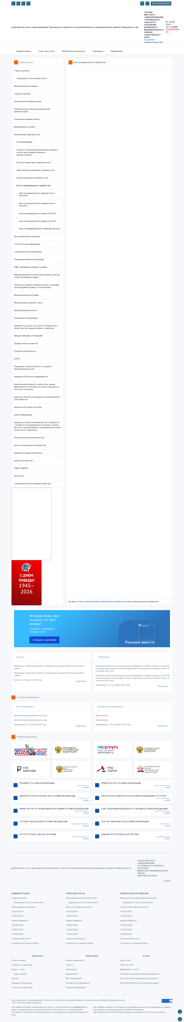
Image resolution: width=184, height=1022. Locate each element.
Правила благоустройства (26, 343)
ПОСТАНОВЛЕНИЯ (24, 142)
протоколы (19, 476)
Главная (81, 601)
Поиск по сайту (127, 965)
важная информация (23, 415)
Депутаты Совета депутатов (79, 907)
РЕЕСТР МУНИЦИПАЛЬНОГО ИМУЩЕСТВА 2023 (39, 229)
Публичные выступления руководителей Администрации (32, 110)
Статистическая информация (27, 244)
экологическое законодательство (29, 438)
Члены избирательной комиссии (134, 907)
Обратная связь (18, 960)
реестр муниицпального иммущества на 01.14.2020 (37, 204)
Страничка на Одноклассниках (25, 943)
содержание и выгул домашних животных (32, 483)
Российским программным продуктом (132, 1007)
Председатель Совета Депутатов (81, 898)
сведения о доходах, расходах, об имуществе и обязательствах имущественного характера (36, 327)
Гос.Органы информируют (28, 697)
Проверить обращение (21, 983)
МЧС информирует (25, 706)
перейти (86, 787)
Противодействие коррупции (27, 236)
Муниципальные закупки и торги (28, 303)
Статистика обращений (21, 987)
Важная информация (75, 960)
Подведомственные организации (29, 259)
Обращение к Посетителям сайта (32, 78)
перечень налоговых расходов (28, 407)
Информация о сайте (129, 969)
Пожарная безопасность (25, 351)
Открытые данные (22, 94)
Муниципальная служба (24, 127)
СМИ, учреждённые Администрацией (30, 267)
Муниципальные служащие (26, 86)
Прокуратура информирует (110, 706)
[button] (22, 51)
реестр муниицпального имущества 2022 (37, 213)
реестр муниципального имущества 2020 (37, 221)
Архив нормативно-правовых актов (32, 178)
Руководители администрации (27, 101)
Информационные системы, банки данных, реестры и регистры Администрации (37, 276)
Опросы (14, 978)
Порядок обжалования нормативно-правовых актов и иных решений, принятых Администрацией (37, 152)
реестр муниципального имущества (30, 445)
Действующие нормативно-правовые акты (36, 170)
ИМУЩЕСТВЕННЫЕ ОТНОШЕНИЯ (28, 336)
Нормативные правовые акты (27, 134)
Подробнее (81, 681)
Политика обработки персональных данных (139, 983)
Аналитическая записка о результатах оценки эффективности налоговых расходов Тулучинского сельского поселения (36, 386)
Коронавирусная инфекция (26, 318)
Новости (20, 657)
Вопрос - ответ (18, 969)
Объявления (104, 657)
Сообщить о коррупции (21, 965)
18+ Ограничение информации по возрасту (139, 978)
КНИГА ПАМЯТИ (21, 468)
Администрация (26, 62)
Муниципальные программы (26, 295)
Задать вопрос (20, 974)
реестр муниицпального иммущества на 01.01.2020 (37, 194)
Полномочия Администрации (26, 119)
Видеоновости (72, 974)
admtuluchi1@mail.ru (19, 920)
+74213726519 (17, 911)
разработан (103, 1012)
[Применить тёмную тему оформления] (28, 4)
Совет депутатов (75, 893)
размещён (138, 1012)
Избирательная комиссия (134, 893)
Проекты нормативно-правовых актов (34, 162)
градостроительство (23, 460)
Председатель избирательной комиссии (138, 898)
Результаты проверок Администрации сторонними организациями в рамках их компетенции (36, 286)
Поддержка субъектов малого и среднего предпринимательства (33, 367)
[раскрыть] (142, 4)
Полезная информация (27, 737)
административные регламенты (28, 453)
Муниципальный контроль (25, 310)
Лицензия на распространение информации (139, 974)
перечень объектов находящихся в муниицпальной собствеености (37, 398)
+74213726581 (17, 925)
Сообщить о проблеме (44, 640)
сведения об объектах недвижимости (31, 377)
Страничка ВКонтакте (21, 939)
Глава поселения (21, 71)
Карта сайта (125, 960)
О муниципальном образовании (28, 252)
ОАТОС (17, 359)
